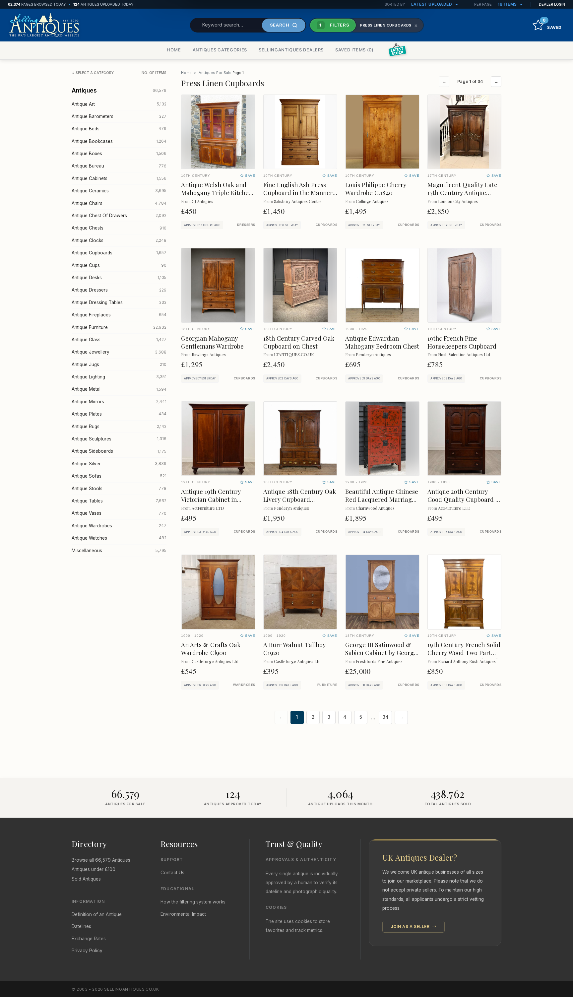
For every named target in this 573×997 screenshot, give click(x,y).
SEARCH (279, 25)
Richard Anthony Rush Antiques (467, 661)
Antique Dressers (119, 290)
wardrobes (244, 685)
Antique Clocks (119, 240)
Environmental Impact (183, 914)
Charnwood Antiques (375, 508)
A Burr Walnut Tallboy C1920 (294, 648)
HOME (174, 49)
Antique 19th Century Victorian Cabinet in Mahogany (211, 499)
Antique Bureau (119, 165)
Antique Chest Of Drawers (119, 215)
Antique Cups (119, 265)
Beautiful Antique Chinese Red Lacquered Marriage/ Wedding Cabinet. (381, 499)
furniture (327, 685)
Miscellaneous (119, 550)
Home (186, 72)
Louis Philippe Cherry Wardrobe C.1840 (375, 188)
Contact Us (172, 872)
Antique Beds (119, 128)
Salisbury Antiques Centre (298, 201)
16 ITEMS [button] (508, 4)
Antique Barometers (119, 116)
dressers (246, 225)
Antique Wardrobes (119, 525)
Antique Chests (119, 228)
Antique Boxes (119, 153)
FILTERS (334, 25)
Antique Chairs (119, 203)
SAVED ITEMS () (354, 49)
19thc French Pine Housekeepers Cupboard (461, 342)
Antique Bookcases (119, 141)
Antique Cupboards (119, 252)
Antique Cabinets (119, 178)
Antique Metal (119, 389)
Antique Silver (119, 463)
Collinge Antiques (372, 201)
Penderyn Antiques (373, 354)
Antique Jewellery (119, 352)
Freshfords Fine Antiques (379, 661)
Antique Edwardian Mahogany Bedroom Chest (382, 342)
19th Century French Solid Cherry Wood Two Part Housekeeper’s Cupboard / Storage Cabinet (463, 656)
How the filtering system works (192, 901)
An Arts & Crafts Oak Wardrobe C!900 (210, 648)
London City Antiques (458, 201)
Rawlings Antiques (209, 354)
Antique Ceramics (119, 190)
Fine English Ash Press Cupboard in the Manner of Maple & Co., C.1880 (298, 192)
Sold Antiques (86, 879)
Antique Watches (119, 538)
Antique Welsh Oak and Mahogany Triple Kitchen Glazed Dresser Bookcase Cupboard (216, 196)
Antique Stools (119, 488)
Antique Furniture (119, 327)
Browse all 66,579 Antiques (101, 860)
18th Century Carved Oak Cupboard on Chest (298, 342)
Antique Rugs (119, 426)
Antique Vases (119, 513)
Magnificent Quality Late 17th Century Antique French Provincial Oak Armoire (462, 196)
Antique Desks (119, 277)
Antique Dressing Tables (119, 302)
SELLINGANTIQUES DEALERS (291, 49)
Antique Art (119, 104)
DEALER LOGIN (552, 4)
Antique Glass (119, 339)
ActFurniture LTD (208, 508)
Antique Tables (119, 500)
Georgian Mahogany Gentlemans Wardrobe (212, 342)
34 (385, 717)
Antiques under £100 (93, 869)
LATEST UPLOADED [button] (432, 4)
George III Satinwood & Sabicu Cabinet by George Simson (381, 652)
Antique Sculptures (119, 438)
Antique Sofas (119, 476)
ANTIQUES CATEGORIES (220, 49)
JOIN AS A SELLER (411, 926)
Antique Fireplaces (119, 314)
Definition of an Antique (97, 914)
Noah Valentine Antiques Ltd (464, 354)
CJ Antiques (202, 201)
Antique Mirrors (119, 401)
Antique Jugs (119, 364)
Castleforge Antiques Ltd (215, 661)
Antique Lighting (119, 376)
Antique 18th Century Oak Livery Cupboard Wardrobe (299, 499)
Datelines (81, 926)
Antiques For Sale (215, 72)
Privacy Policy (87, 950)
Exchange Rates (89, 938)
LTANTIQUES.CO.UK (294, 354)
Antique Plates (119, 414)
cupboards (326, 225)
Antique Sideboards (119, 451)
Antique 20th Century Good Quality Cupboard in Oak (464, 499)
